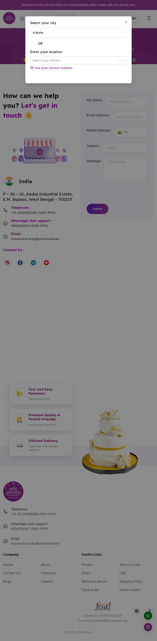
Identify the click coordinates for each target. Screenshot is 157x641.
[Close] (126, 22)
